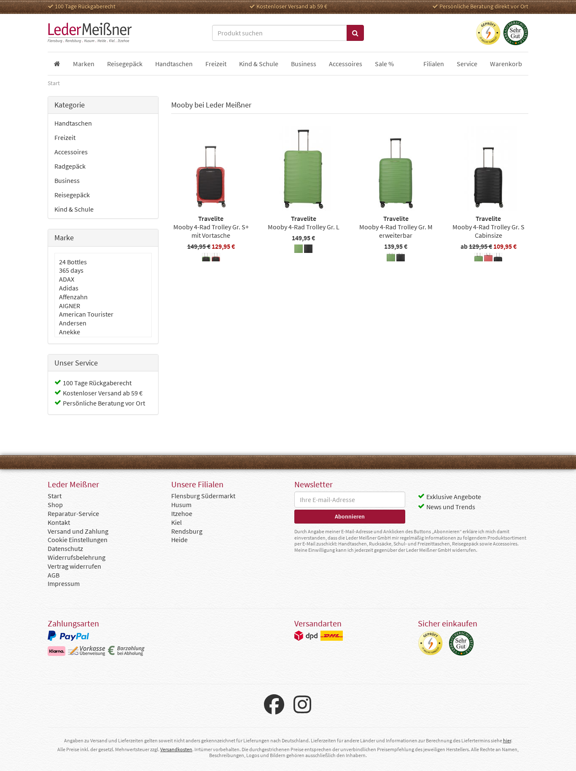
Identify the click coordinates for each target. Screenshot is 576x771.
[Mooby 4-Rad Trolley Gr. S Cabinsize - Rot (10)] (488, 258)
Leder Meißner (90, 32)
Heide (179, 539)
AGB (53, 575)
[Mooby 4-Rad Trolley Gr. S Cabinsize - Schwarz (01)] (498, 258)
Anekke (69, 332)
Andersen (72, 323)
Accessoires (71, 152)
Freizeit (64, 137)
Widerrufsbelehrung (76, 557)
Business (67, 180)
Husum (181, 504)
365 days (71, 270)
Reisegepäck (72, 195)
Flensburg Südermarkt (203, 496)
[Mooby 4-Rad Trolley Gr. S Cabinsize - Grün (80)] (478, 258)
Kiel (176, 522)
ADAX (66, 279)
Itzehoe (181, 513)
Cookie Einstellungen (78, 539)
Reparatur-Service (73, 513)
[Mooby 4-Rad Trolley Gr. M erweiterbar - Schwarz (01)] (400, 258)
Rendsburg (186, 531)
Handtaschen (73, 123)
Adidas (68, 288)
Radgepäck (70, 166)
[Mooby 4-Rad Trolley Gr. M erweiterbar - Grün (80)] (391, 258)
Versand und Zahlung (78, 531)
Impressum (64, 583)
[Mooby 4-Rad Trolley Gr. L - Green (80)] (298, 249)
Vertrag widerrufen (74, 566)
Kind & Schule (74, 209)
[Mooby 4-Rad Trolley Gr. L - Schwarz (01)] (308, 249)
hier (507, 740)
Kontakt (59, 522)
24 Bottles (73, 262)
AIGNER (69, 305)
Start (55, 496)
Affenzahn (73, 297)
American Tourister (86, 314)
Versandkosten (176, 749)
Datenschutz (65, 548)
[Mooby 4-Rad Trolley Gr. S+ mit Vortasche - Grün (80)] (206, 258)
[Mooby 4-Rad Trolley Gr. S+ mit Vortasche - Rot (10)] (216, 258)
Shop (55, 504)
